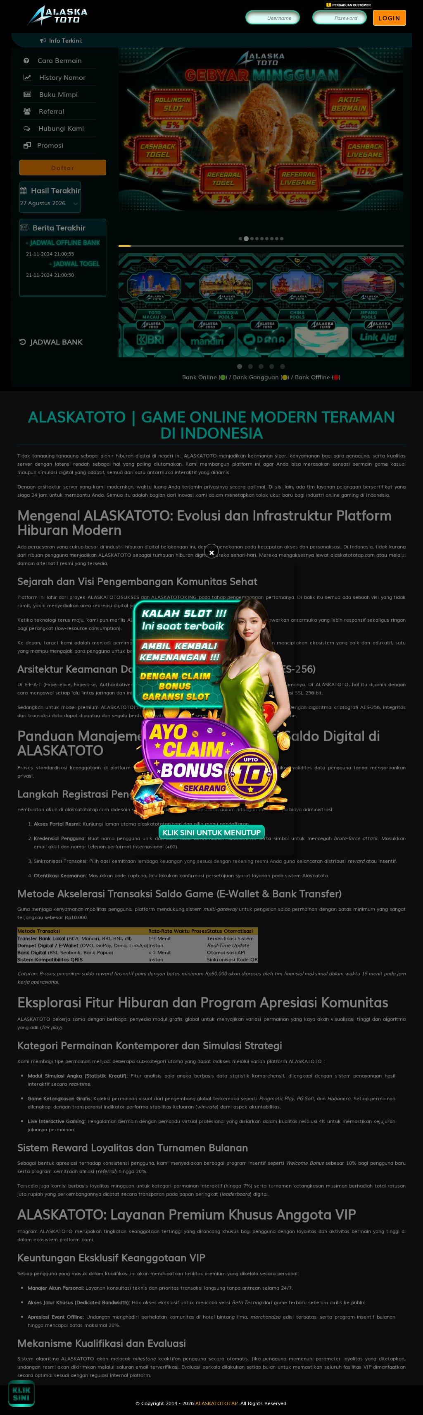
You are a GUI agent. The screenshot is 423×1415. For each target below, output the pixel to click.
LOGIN (389, 18)
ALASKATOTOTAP (216, 1403)
